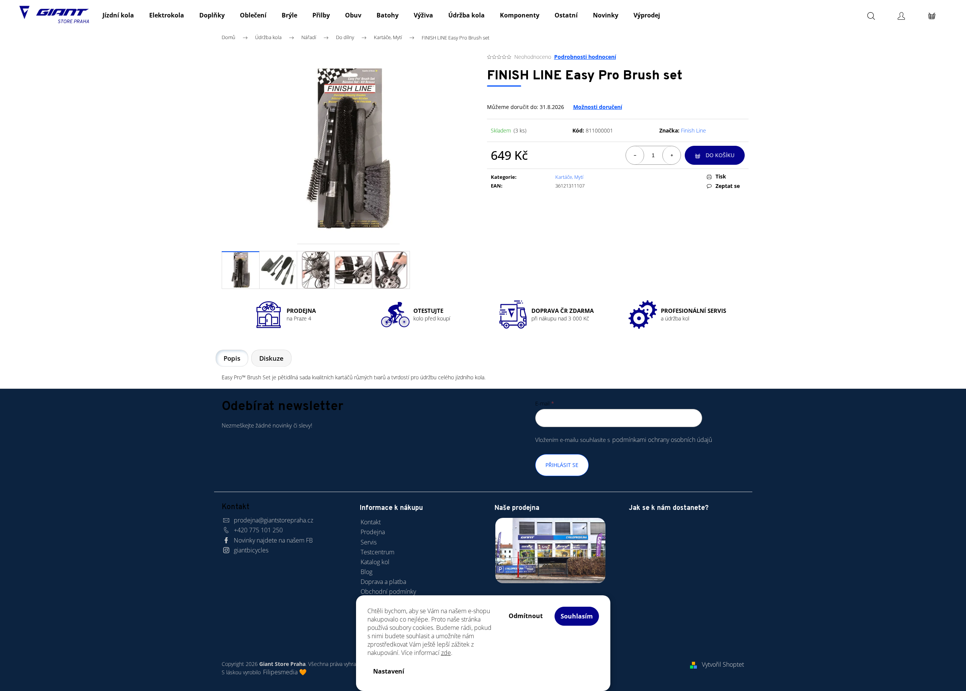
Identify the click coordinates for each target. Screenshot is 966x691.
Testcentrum (377, 552)
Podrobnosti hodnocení (585, 56)
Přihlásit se (561, 465)
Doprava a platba (383, 581)
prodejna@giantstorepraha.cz (273, 520)
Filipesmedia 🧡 (285, 672)
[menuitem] (118, 15)
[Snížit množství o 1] (635, 155)
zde (446, 652)
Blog (366, 572)
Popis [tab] (232, 358)
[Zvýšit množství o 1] (671, 155)
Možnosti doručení (597, 106)
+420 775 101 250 (258, 530)
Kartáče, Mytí (569, 177)
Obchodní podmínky (388, 591)
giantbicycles (251, 550)
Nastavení (388, 671)
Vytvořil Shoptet (723, 664)
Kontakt (371, 522)
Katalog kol (375, 562)
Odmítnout (526, 616)
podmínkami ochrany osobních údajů (662, 439)
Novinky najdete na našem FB (273, 540)
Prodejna (373, 532)
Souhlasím (577, 616)
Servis (369, 542)
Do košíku (720, 155)
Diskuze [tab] (271, 358)
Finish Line (693, 130)
